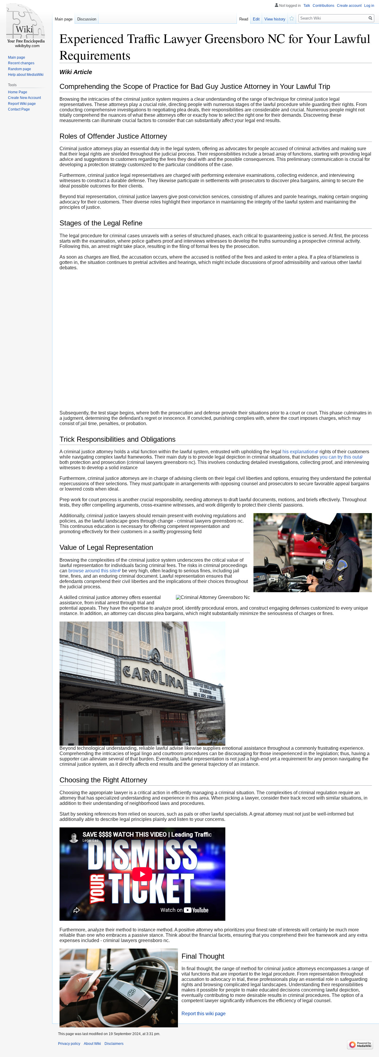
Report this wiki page (204, 1013)
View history (274, 19)
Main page (64, 19)
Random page (19, 69)
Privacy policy (69, 1044)
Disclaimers (114, 1044)
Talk (306, 6)
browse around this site (92, 570)
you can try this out (339, 456)
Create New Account (24, 98)
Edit (256, 19)
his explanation (298, 451)
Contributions (323, 6)
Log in (369, 6)
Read (243, 19)
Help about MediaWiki (26, 75)
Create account (349, 6)
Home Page (17, 92)
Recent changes (21, 63)
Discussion (86, 19)
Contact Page (19, 109)
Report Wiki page (22, 104)
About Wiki (92, 1044)
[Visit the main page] (26, 23)
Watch (292, 18)
